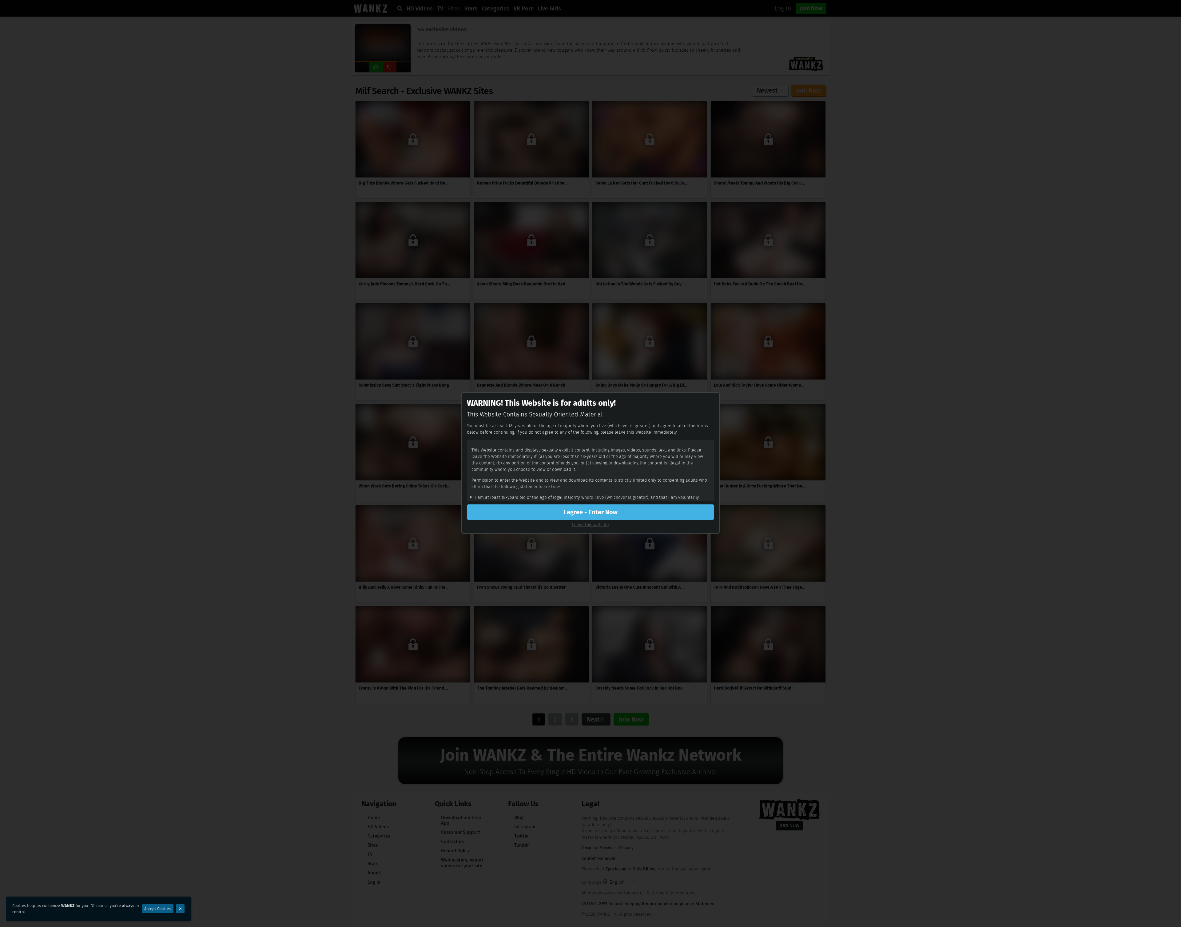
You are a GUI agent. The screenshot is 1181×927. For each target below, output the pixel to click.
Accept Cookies (157, 909)
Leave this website (590, 525)
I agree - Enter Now (590, 512)
